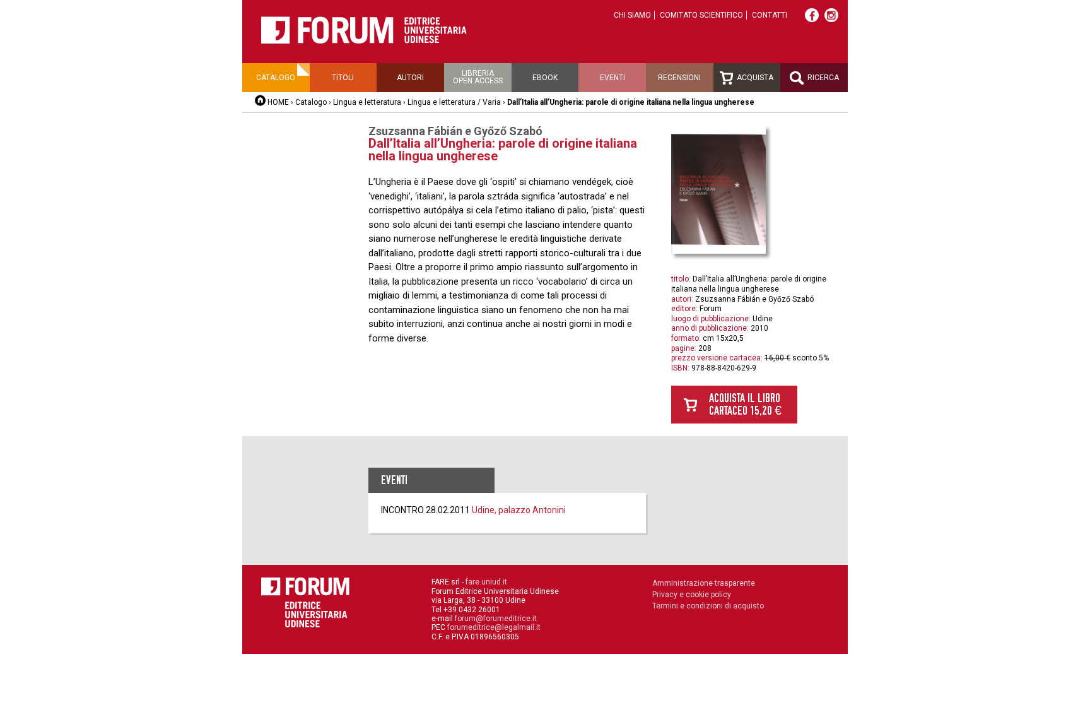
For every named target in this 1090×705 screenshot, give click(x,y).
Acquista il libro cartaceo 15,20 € (745, 404)
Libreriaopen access (478, 77)
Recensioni (679, 77)
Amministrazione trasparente (703, 583)
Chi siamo (632, 15)
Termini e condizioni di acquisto (708, 605)
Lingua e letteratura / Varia (454, 102)
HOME (278, 102)
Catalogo (275, 77)
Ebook (545, 77)
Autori (410, 77)
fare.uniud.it (486, 582)
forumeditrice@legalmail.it (494, 627)
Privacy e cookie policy (691, 594)
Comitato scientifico (701, 15)
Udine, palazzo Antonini (519, 510)
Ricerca (822, 77)
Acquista (754, 77)
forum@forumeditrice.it (496, 618)
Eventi (612, 77)
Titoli (343, 77)
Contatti (769, 15)
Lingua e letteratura (367, 102)
